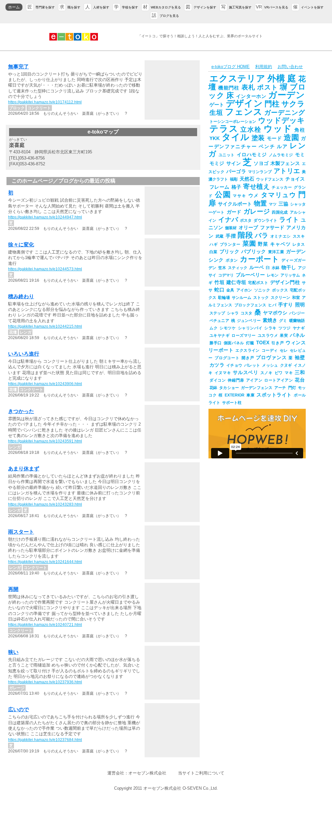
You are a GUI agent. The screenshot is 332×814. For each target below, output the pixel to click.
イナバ (228, 219)
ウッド (278, 129)
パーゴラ (236, 171)
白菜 (213, 252)
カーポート (259, 259)
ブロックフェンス (250, 305)
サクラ (293, 104)
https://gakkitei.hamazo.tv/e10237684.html (45, 739)
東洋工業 (276, 252)
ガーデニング (284, 112)
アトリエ (287, 170)
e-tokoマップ (103, 132)
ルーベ (256, 267)
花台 (300, 380)
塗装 (258, 137)
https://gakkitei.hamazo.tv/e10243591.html (45, 441)
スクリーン (280, 297)
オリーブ (248, 227)
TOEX (262, 342)
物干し (288, 267)
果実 (284, 335)
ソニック (262, 290)
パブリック (253, 251)
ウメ (253, 195)
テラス (223, 129)
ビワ (279, 373)
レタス (298, 244)
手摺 (231, 236)
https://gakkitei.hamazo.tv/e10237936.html (45, 682)
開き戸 (248, 358)
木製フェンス (285, 163)
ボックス (280, 290)
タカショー (229, 387)
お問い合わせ (290, 66)
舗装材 (231, 228)
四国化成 (280, 212)
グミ (283, 320)
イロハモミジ (252, 154)
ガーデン (286, 95)
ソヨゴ (261, 163)
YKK (214, 138)
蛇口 (219, 289)
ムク (213, 328)
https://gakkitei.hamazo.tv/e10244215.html (45, 326)
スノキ (266, 373)
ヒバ (272, 305)
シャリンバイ (250, 328)
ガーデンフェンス (256, 387)
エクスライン (247, 350)
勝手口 (215, 343)
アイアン (254, 380)
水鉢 (275, 267)
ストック (261, 297)
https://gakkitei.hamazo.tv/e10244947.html (45, 217)
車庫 (250, 395)
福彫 (234, 179)
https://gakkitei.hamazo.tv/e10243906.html (45, 384)
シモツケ (227, 328)
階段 (245, 235)
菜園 (249, 243)
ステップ (217, 313)
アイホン (244, 290)
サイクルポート (235, 203)
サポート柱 (232, 402)
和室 (296, 297)
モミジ (216, 163)
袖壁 (300, 357)
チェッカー (282, 187)
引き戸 (277, 343)
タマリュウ (278, 194)
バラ (261, 235)
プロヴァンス (271, 357)
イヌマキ (223, 373)
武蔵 (220, 236)
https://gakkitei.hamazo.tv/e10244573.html (45, 269)
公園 (223, 194)
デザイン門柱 (285, 282)
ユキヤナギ (219, 335)
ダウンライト (265, 220)
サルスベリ (245, 372)
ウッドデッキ (281, 120)
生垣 (216, 112)
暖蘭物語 (297, 320)
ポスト (267, 87)
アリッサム (290, 275)
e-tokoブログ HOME (230, 66)
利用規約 (263, 66)
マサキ (239, 196)
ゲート (216, 104)
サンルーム (241, 297)
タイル (236, 137)
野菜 (263, 244)
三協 (283, 203)
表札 (248, 87)
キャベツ (280, 244)
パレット (252, 365)
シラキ (270, 328)
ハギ (213, 244)
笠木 (222, 267)
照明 (300, 304)
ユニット (227, 155)
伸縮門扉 (236, 380)
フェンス (244, 112)
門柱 (272, 104)
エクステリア (237, 78)
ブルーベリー (250, 274)
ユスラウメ (268, 335)
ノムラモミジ (281, 155)
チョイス (295, 179)
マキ (289, 373)
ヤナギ (299, 328)
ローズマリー (243, 335)
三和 (300, 372)
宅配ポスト (258, 282)
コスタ (246, 313)
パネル (297, 335)
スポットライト (274, 394)
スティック (237, 267)
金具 (230, 290)
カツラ (216, 365)
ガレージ (256, 211)
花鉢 (213, 387)
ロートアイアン (278, 380)
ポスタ (246, 220)
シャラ (233, 313)
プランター (230, 244)
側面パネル (234, 343)
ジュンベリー (249, 320)
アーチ (280, 387)
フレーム (219, 187)
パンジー (297, 313)
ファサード (272, 227)
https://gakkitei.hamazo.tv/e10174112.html (45, 102)
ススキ (299, 236)
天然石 (247, 179)
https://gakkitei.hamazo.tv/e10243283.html (45, 504)
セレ (284, 350)
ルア (282, 146)
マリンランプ (260, 172)
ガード (234, 212)
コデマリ (226, 275)
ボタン (232, 260)
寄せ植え (256, 186)
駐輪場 (224, 297)
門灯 (292, 387)
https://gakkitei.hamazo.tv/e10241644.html (45, 562)
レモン (273, 275)
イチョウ (234, 365)
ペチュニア (219, 320)
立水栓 (250, 129)
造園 (291, 137)
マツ (273, 204)
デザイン (244, 103)
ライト (289, 219)
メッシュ (270, 365)
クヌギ (286, 365)
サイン (233, 163)
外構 (276, 78)
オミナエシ (280, 236)
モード (274, 138)
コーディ (270, 350)
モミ (300, 154)
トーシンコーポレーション (232, 121)
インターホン (251, 96)
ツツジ (285, 328)
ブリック (229, 251)
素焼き (270, 320)
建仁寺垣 (236, 282)
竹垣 (219, 282)
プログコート (227, 358)
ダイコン (217, 380)
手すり (285, 304)
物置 (260, 203)
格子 (236, 187)
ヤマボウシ (275, 312)
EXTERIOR (234, 395)
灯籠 (250, 343)
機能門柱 (228, 87)
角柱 (299, 130)
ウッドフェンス (269, 179)
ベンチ (267, 146)
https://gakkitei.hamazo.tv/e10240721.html (45, 624)
